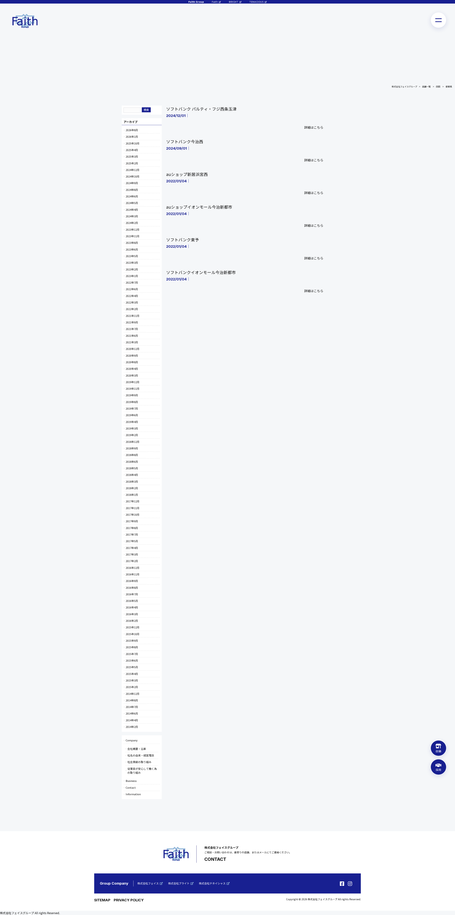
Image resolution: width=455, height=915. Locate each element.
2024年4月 (132, 209)
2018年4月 (132, 475)
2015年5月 (132, 667)
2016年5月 (132, 601)
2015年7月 (132, 654)
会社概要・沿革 (136, 749)
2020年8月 (132, 362)
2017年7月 (132, 534)
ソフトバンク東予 (182, 239)
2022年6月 (132, 289)
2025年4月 (132, 150)
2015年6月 (132, 660)
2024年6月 (132, 196)
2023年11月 (133, 236)
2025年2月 (132, 163)
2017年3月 (132, 554)
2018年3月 (132, 481)
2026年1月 (132, 136)
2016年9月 (132, 581)
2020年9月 (132, 355)
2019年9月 (132, 395)
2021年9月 (132, 322)
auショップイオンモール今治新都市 (199, 207)
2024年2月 (132, 223)
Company (132, 740)
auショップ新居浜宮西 (187, 174)
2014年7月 (132, 707)
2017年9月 (132, 521)
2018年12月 (133, 442)
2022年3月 (132, 302)
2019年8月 (132, 402)
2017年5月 (132, 541)
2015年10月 (133, 634)
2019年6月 (132, 415)
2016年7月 (132, 594)
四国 (438, 86)
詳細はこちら (313, 127)
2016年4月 (132, 607)
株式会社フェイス (148, 883)
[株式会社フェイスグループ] (25, 21)
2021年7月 (132, 329)
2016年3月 (132, 614)
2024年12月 (133, 170)
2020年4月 (132, 369)
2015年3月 (132, 680)
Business (131, 781)
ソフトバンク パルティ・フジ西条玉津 (201, 109)
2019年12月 (133, 382)
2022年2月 (132, 309)
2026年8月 (132, 130)
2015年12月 (133, 627)
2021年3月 (132, 342)
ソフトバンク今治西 (184, 141)
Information (133, 794)
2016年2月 (132, 620)
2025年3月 (132, 156)
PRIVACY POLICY (129, 900)
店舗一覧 (426, 86)
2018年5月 (132, 468)
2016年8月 (132, 587)
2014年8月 (132, 700)
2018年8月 (132, 455)
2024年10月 (133, 176)
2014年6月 (132, 713)
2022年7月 (132, 282)
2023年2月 (132, 269)
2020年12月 (133, 349)
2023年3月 (132, 262)
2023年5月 (132, 256)
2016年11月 (133, 574)
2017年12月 (133, 501)
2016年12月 (133, 568)
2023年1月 (132, 276)
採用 (438, 770)
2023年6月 (132, 249)
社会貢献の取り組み (139, 762)
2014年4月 (132, 720)
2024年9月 (132, 183)
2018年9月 (132, 448)
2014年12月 (133, 694)
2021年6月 (132, 335)
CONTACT (215, 859)
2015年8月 (132, 647)
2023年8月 (132, 243)
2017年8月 (132, 528)
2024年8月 (132, 190)
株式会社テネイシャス (212, 883)
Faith (215, 2)
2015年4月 (132, 674)
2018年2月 (132, 488)
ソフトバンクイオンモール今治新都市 (201, 272)
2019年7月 (132, 408)
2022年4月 (132, 296)
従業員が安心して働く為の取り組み (142, 770)
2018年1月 (132, 495)
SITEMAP (102, 900)
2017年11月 (133, 508)
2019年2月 (132, 435)
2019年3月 (132, 428)
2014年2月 (132, 727)
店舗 (438, 751)
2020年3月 (132, 375)
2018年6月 (132, 461)
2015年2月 (132, 687)
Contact (131, 787)
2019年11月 (133, 388)
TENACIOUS (256, 2)
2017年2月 (132, 561)
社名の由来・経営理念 (140, 755)
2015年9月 (132, 640)
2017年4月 (132, 548)
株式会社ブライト (178, 883)
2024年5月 (132, 203)
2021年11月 (133, 316)
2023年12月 (133, 229)
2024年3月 (132, 216)
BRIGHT (233, 2)
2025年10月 (133, 143)
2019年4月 (132, 422)
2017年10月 (133, 514)
